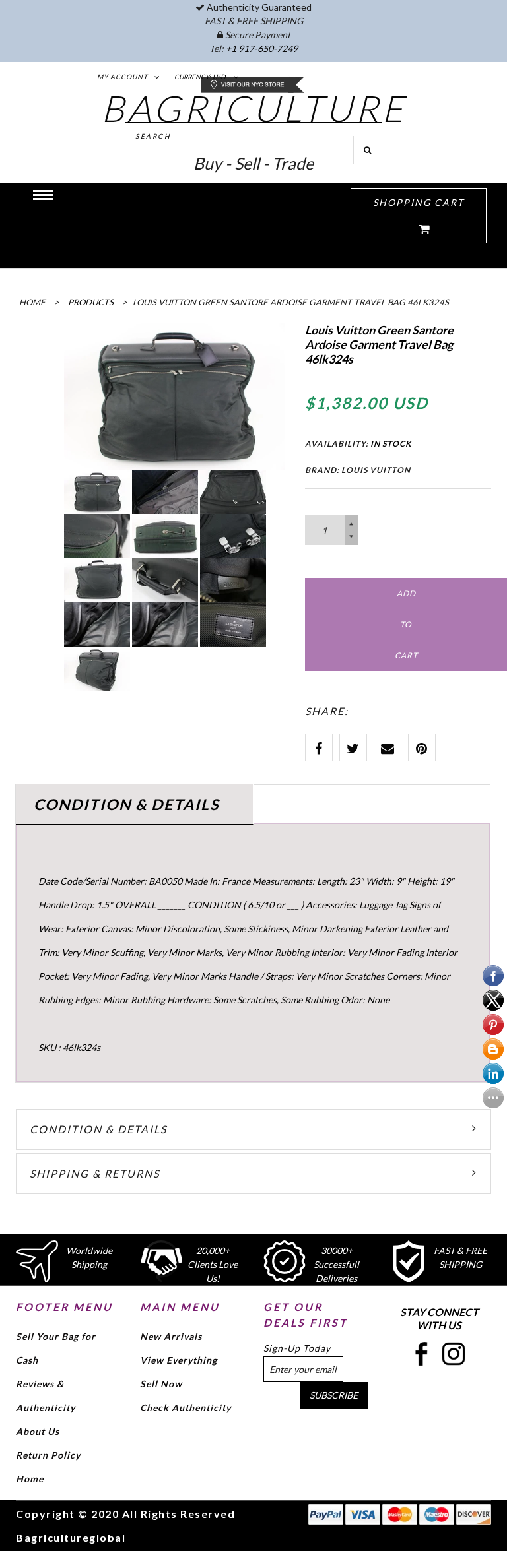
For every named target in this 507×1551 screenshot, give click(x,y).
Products (91, 302)
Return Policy (48, 1455)
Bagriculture (254, 108)
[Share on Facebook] (319, 747)
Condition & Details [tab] (126, 804)
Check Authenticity (185, 1407)
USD (219, 76)
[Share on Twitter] (353, 747)
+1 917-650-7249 (262, 48)
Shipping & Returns (95, 1173)
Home (30, 1478)
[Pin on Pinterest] (422, 747)
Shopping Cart (418, 202)
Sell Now (161, 1383)
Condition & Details (98, 1129)
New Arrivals (171, 1336)
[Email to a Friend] (387, 747)
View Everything (178, 1360)
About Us (37, 1431)
